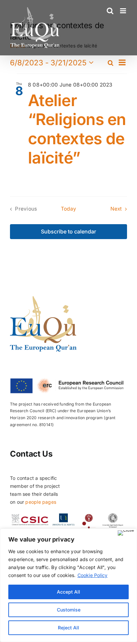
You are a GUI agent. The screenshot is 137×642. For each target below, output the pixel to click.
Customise (68, 609)
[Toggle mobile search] (110, 10)
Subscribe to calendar (68, 231)
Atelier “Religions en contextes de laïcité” (77, 129)
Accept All (68, 592)
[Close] (126, 533)
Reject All (68, 627)
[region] (68, 585)
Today (68, 209)
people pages (40, 502)
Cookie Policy (92, 575)
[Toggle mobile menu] (123, 10)
